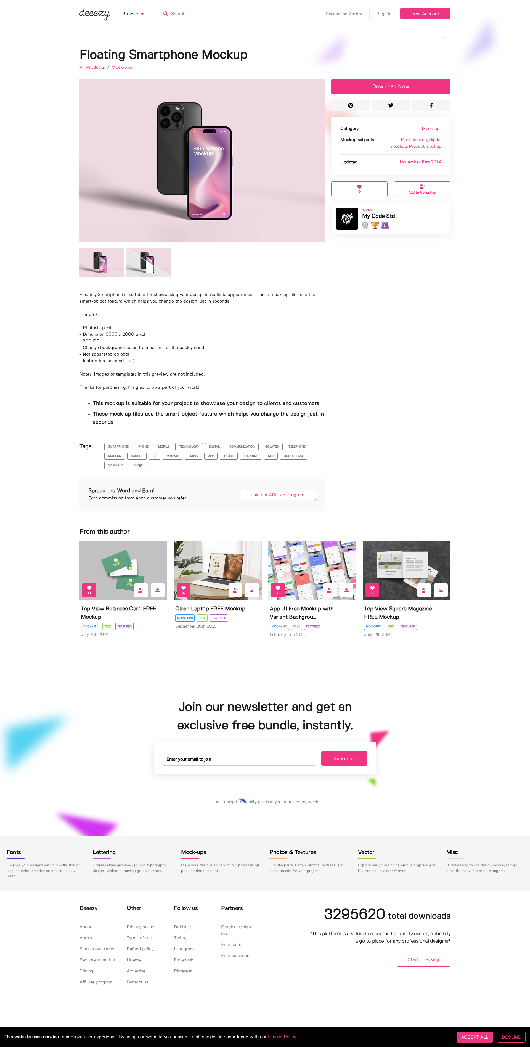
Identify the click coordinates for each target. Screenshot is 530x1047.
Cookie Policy (282, 1037)
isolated (272, 446)
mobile (163, 446)
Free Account (425, 14)
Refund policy (140, 949)
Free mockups (235, 956)
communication (242, 446)
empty (193, 456)
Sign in (385, 14)
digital (214, 446)
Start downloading (98, 949)
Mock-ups (122, 67)
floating (251, 456)
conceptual (293, 456)
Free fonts (231, 945)
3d (155, 456)
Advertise (136, 971)
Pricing (86, 971)
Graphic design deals (236, 930)
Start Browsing (423, 960)
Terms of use (139, 938)
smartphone (118, 446)
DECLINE (511, 1037)
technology (189, 446)
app (211, 456)
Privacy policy (140, 927)
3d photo (115, 465)
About (85, 927)
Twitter (181, 938)
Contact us (137, 982)
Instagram (184, 949)
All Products (93, 67)
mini (271, 456)
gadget (137, 456)
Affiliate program (96, 982)
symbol (139, 465)
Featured (124, 626)
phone (143, 446)
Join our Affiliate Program (277, 495)
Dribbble (182, 927)
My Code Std (378, 216)
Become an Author (344, 14)
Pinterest (183, 971)
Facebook (183, 960)
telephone (297, 446)
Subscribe (344, 758)
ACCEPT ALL (474, 1037)
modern (114, 456)
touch (229, 456)
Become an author (97, 960)
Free (107, 626)
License (134, 960)
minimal (172, 456)
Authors (87, 938)
